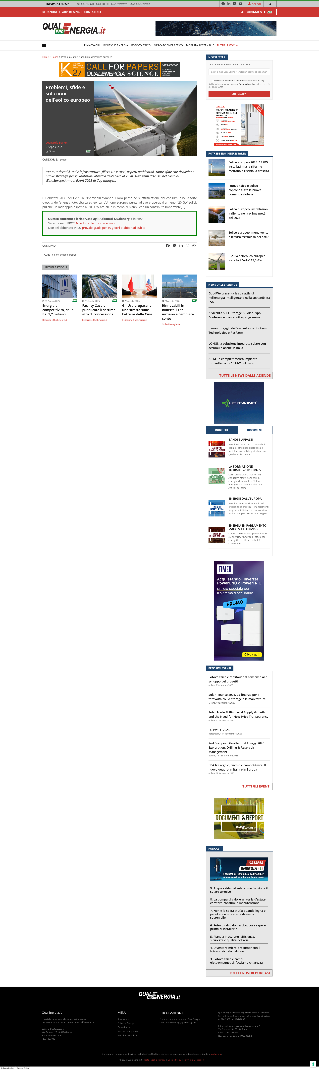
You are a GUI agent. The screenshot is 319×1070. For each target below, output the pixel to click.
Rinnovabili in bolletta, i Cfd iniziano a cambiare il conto (179, 312)
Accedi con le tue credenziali (95, 223)
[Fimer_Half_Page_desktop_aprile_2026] (239, 610)
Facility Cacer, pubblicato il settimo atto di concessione (98, 309)
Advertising (71, 12)
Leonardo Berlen (57, 142)
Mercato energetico (168, 45)
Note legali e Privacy (154, 1059)
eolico (55, 254)
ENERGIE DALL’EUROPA (245, 498)
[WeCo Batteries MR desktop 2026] (239, 124)
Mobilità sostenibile (200, 45)
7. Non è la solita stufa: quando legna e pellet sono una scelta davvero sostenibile (238, 914)
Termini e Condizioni (194, 1059)
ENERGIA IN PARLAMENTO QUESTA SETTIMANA (247, 527)
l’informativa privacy (248, 84)
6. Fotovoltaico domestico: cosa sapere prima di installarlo (238, 927)
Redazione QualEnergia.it (54, 319)
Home (45, 57)
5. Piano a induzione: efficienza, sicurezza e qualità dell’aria (232, 938)
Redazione (50, 12)
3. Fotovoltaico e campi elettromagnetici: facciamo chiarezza (236, 960)
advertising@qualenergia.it (182, 1022)
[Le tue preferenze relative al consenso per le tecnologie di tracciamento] (313, 1064)
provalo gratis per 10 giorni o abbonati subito (114, 228)
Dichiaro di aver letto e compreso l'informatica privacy (239, 80)
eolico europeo (68, 254)
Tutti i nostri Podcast (250, 973)
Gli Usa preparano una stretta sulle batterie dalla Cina (137, 309)
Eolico (55, 57)
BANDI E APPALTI (240, 439)
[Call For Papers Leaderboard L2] (119, 69)
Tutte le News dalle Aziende (245, 375)
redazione (216, 1054)
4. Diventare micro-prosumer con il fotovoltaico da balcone (235, 949)
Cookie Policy (174, 1059)
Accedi (256, 4)
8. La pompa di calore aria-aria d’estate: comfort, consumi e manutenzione (238, 901)
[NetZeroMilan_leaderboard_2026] (216, 28)
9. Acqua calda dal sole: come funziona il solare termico (239, 890)
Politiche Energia (115, 45)
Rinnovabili (92, 45)
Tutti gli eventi (256, 786)
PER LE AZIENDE (171, 1013)
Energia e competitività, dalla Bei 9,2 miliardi (58, 309)
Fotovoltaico (141, 45)
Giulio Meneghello (171, 324)
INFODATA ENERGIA (57, 3)
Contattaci (92, 12)
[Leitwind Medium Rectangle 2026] (239, 402)
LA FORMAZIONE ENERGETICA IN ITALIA (244, 468)
